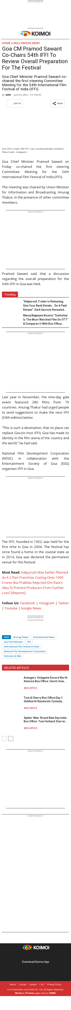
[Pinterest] (35, 956)
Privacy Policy (54, 984)
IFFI (29, 641)
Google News (31, 608)
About (13, 984)
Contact (23, 984)
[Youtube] (46, 956)
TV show (29, 993)
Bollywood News (27, 43)
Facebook (27, 603)
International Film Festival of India (21, 646)
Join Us (17, 103)
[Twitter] (12, 630)
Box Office (30, 688)
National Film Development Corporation (25, 651)
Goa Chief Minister (13, 641)
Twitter (63, 603)
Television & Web (12, 655)
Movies (18, 993)
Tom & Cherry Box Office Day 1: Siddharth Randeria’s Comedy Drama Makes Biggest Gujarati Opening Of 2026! (43, 699)
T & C (42, 984)
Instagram (46, 603)
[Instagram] (30, 956)
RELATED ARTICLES (16, 667)
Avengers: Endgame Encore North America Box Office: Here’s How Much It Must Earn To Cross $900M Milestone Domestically (46, 679)
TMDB (52, 993)
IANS (8, 94)
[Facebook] (5, 630)
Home (6, 43)
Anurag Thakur (21, 637)
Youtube (11, 608)
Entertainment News (43, 637)
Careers (33, 984)
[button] (57, 103)
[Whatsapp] (18, 630)
